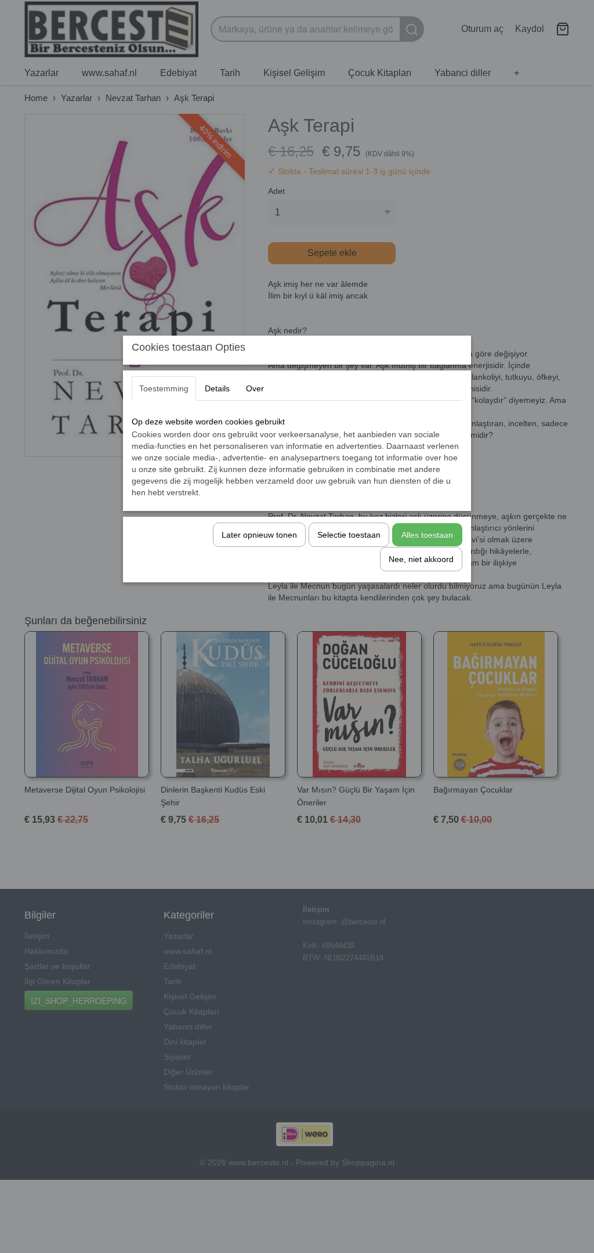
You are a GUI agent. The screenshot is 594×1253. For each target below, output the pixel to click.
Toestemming (164, 388)
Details (217, 388)
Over (255, 388)
